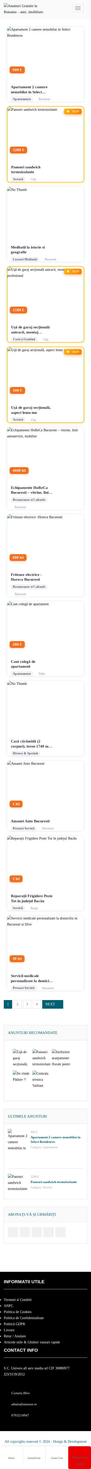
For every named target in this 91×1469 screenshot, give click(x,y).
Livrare (9, 1330)
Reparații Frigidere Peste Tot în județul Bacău (32, 898)
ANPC (8, 1306)
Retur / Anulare (15, 1336)
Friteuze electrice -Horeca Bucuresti (26, 577)
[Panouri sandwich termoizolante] (18, 1184)
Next (50, 1004)
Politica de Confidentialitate (24, 1318)
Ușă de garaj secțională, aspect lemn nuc (31, 410)
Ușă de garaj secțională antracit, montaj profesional (30, 330)
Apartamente (50, 1147)
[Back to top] (74, 1437)
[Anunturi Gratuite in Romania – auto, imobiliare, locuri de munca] (24, 8)
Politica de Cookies (17, 1312)
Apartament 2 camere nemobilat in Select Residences (29, 90)
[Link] (13, 1232)
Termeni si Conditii (18, 1300)
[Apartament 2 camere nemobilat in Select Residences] (18, 1139)
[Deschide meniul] (77, 8)
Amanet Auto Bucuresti (30, 821)
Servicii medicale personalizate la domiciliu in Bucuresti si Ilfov (32, 978)
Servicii (47, 1187)
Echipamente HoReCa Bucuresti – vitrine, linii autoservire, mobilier (30, 490)
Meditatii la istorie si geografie (28, 249)
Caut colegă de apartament (23, 664)
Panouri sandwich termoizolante (25, 169)
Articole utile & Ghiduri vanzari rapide (32, 1342)
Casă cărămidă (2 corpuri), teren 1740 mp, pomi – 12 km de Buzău (31, 744)
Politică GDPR (14, 1324)
